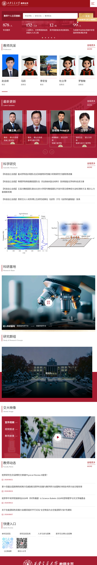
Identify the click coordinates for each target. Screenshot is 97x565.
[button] (5, 91)
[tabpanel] (13, 27)
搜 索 (87, 16)
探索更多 (48, 302)
